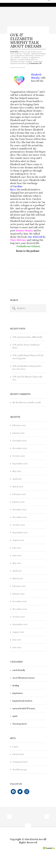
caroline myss (36, 52)
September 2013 (19, 624)
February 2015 (19, 494)
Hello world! (35, 402)
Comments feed (19, 762)
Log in (15, 746)
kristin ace (39, 55)
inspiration (37, 61)
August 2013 (18, 632)
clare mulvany (16, 54)
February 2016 (19, 425)
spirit (14, 716)
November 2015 (19, 448)
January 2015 (18, 502)
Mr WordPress (19, 402)
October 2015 (18, 456)
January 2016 (18, 433)
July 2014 (16, 548)
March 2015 (17, 486)
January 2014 (18, 594)
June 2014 (16, 555)
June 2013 (16, 647)
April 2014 (17, 571)
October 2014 (18, 525)
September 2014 (19, 532)
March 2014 (17, 578)
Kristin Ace (23, 52)
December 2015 (19, 440)
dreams (26, 54)
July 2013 (16, 639)
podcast (25, 57)
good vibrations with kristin (22, 55)
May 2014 (16, 563)
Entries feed (18, 754)
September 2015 (19, 463)
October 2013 (18, 617)
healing (29, 61)
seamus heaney (24, 59)
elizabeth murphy (38, 54)
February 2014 (19, 586)
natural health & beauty (23, 708)
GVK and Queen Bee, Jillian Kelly (27, 337)
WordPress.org (19, 769)
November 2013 (19, 609)
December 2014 (19, 509)
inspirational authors (18, 63)
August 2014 (18, 540)
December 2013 (19, 601)
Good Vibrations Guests (23, 60)
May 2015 (16, 471)
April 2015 (17, 479)
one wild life (15, 57)
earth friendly (18, 670)
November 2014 (19, 517)
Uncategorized (19, 724)
